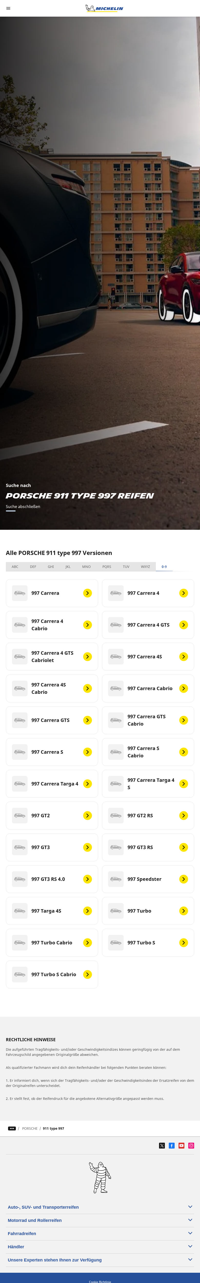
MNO (86, 566)
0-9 (164, 566)
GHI (51, 566)
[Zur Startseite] (104, 8)
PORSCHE (30, 1128)
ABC (15, 566)
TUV (126, 566)
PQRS (106, 566)
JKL (68, 566)
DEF (33, 566)
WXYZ (145, 566)
